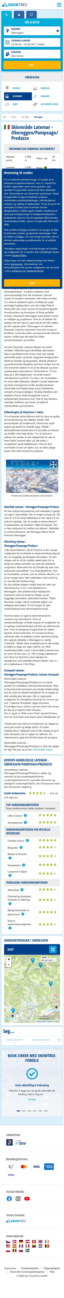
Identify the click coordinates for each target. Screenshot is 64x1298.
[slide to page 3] (29, 1111)
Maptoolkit (41, 1021)
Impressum (10, 1268)
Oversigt (16, 88)
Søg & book (32, 22)
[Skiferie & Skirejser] (15, 5)
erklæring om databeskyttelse (28, 271)
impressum (17, 264)
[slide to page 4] (35, 1111)
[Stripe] (11, 1174)
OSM (50, 1021)
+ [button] (9, 959)
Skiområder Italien (43, 749)
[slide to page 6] (45, 1111)
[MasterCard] (24, 1166)
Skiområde (17, 96)
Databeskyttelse (30, 1268)
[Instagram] (18, 1199)
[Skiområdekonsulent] (19, 14)
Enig (24, 229)
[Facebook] (9, 1199)
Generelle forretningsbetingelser (27, 1271)
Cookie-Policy (19, 255)
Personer (16, 52)
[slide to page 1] (18, 1111)
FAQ (52, 1271)
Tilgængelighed (52, 1268)
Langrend (45, 96)
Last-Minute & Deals (49, 104)
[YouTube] (27, 1199)
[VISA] (36, 1166)
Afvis (20, 236)
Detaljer (32, 1099)
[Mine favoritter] (31, 14)
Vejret (15, 104)
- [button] (9, 964)
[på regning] (11, 1166)
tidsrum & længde (20, 40)
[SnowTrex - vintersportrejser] (16, 1221)
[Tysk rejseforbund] (21, 1142)
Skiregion (45, 88)
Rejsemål (15, 28)
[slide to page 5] (40, 1111)
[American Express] (49, 1166)
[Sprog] (8, 1241)
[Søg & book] (6, 14)
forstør (53, 949)
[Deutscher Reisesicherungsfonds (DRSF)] (9, 1142)
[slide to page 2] (24, 1111)
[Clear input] (57, 30)
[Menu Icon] (59, 4)
